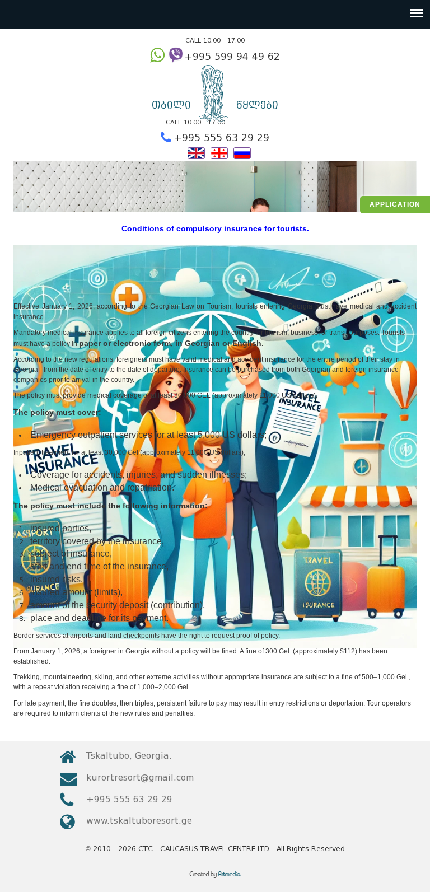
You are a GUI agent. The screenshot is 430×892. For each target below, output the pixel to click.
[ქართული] (219, 152)
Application (395, 204)
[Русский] (242, 152)
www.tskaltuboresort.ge (139, 820)
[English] (196, 152)
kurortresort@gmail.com (140, 777)
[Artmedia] (215, 878)
